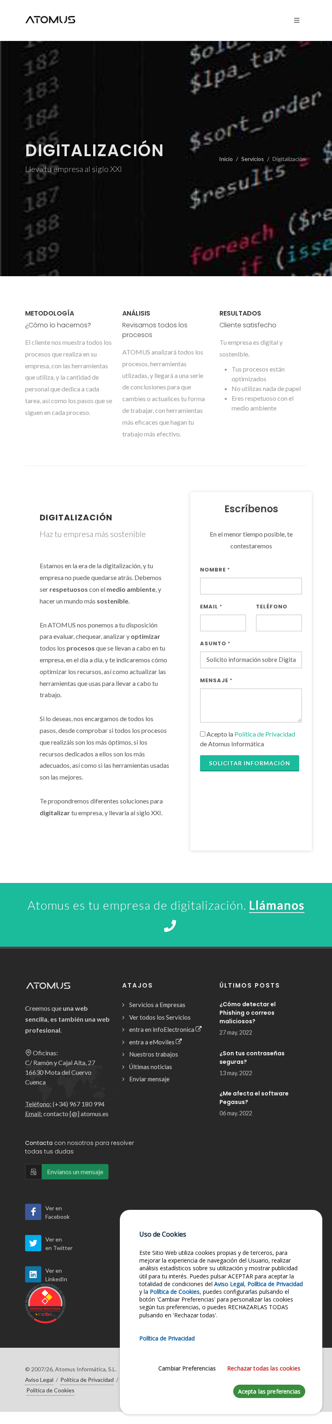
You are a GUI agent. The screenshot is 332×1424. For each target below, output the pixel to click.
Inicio (226, 158)
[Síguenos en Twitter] (33, 1243)
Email (211, 606)
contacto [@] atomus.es (76, 1113)
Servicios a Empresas (157, 1004)
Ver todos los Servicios (160, 1017)
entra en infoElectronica (162, 1029)
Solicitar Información (249, 763)
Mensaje (216, 680)
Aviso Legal (39, 1379)
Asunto (215, 643)
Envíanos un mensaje (75, 1171)
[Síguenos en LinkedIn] (33, 1274)
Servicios (252, 158)
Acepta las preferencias (269, 1391)
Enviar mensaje (149, 1078)
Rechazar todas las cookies (263, 1368)
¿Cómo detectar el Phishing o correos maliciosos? (247, 1012)
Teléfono (271, 606)
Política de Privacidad (264, 734)
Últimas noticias (150, 1066)
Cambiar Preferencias (187, 1368)
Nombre (215, 569)
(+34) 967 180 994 (78, 1104)
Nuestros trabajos (153, 1054)
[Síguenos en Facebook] (33, 1212)
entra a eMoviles (152, 1042)
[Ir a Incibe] (45, 1302)
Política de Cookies (50, 1390)
